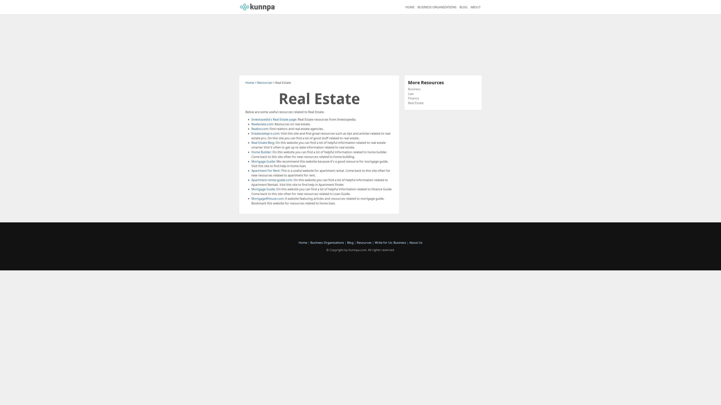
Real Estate (416, 103)
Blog (463, 7)
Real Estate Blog (262, 143)
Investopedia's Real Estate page (273, 119)
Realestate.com (262, 124)
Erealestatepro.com (265, 133)
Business (414, 89)
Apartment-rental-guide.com (271, 180)
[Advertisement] (360, 42)
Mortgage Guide (263, 161)
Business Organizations (437, 7)
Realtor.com (259, 129)
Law (411, 94)
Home (410, 7)
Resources (264, 83)
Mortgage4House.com (267, 198)
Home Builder (261, 152)
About (476, 7)
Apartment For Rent (265, 171)
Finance (413, 98)
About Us (415, 243)
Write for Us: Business (390, 243)
